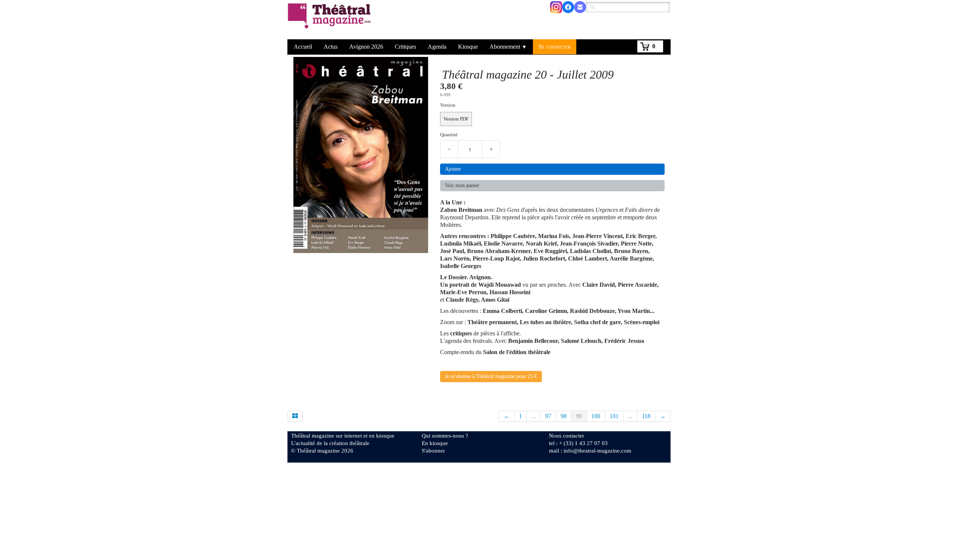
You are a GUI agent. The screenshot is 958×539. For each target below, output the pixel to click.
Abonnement (508, 46)
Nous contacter (566, 436)
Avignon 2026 (366, 46)
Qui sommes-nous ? (445, 436)
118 (646, 416)
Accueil (303, 46)
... (533, 416)
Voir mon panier (462, 185)
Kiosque (468, 46)
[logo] (331, 20)
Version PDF (456, 119)
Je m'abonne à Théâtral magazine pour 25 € (491, 376)
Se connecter (555, 46)
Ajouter (453, 169)
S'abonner (433, 451)
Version (447, 105)
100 (595, 416)
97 (548, 416)
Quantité (449, 134)
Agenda (437, 46)
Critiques (405, 46)
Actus (331, 46)
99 (579, 416)
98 (564, 416)
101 (614, 416)
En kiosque (435, 443)
